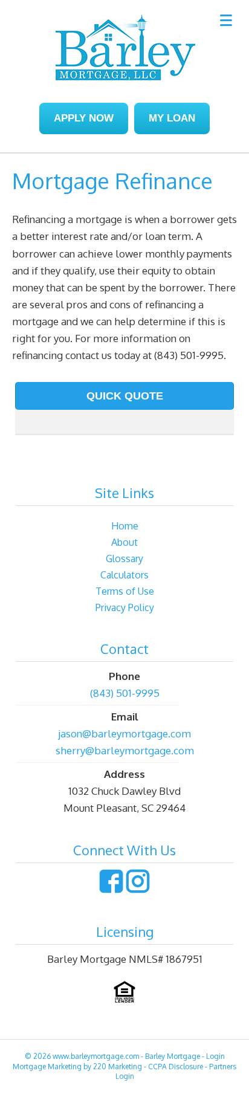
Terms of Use (124, 591)
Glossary (124, 558)
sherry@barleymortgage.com (125, 750)
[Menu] (225, 19)
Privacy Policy (124, 607)
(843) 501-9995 (125, 693)
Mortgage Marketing (47, 1066)
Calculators (124, 575)
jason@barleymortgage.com (124, 733)
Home (124, 526)
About (124, 542)
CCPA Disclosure (175, 1066)
